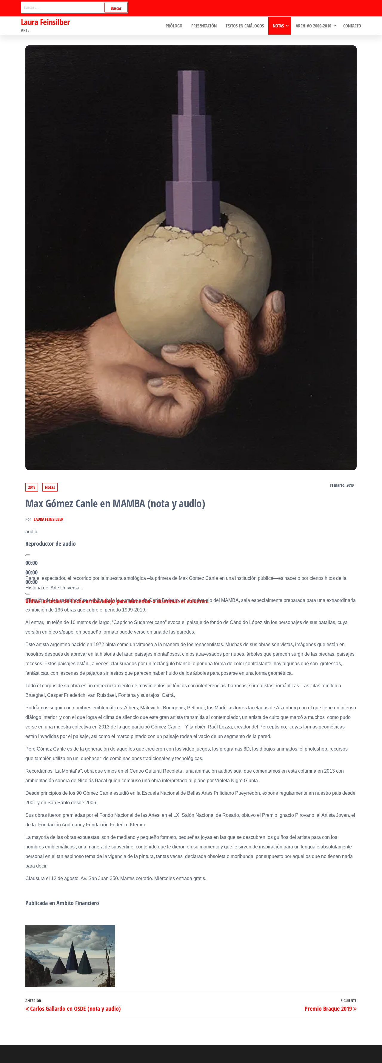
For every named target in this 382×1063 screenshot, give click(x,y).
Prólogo (174, 26)
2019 (31, 487)
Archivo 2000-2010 (313, 26)
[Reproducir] (27, 555)
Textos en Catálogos (245, 26)
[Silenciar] (27, 593)
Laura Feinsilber (45, 21)
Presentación (204, 26)
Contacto (352, 26)
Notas (278, 26)
